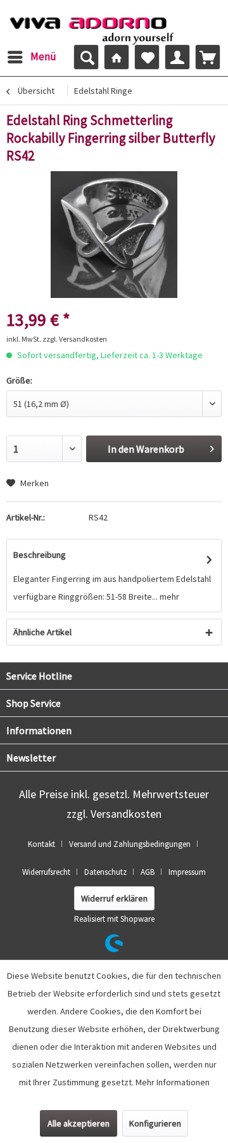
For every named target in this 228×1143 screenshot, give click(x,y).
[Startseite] (116, 57)
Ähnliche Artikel (42, 632)
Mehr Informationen (173, 1082)
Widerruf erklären (114, 898)
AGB (148, 872)
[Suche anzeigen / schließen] (86, 57)
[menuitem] (31, 57)
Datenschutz (105, 872)
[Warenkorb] (207, 57)
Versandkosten (126, 813)
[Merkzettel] (147, 57)
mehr (168, 596)
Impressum (187, 872)
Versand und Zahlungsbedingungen (130, 844)
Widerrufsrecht (46, 872)
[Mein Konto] (177, 57)
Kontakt (41, 844)
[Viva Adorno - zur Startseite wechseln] (91, 27)
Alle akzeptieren (79, 1123)
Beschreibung (39, 554)
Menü (43, 56)
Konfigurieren (155, 1123)
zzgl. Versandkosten (74, 339)
